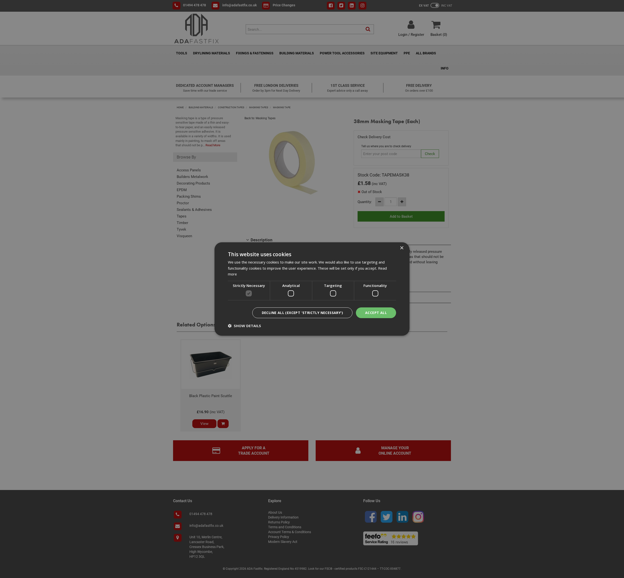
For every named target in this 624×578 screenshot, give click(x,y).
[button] (244, 325)
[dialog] (312, 289)
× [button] (401, 248)
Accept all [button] (376, 312)
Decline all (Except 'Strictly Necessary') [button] (302, 312)
